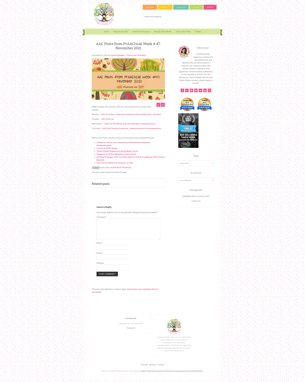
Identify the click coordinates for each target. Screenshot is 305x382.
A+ (162, 104)
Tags (196, 155)
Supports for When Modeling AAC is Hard (116, 154)
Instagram (181, 7)
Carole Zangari (118, 55)
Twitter (196, 7)
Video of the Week (183, 31)
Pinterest (165, 7)
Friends (144, 365)
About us (152, 365)
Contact (198, 31)
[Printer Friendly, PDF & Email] (96, 167)
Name (100, 243)
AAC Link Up (107, 119)
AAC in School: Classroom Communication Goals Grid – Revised (131, 114)
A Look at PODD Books (107, 148)
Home (106, 31)
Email (100, 253)
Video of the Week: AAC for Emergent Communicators (129, 123)
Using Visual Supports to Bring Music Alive (117, 151)
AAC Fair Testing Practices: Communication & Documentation (131, 128)
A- (158, 104)
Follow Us (196, 201)
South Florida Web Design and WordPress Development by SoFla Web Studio (171, 371)
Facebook (150, 7)
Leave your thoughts (136, 55)
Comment (102, 217)
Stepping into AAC (120, 31)
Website (100, 263)
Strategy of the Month (162, 31)
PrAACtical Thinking (141, 31)
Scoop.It (210, 7)
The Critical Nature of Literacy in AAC (115, 163)
